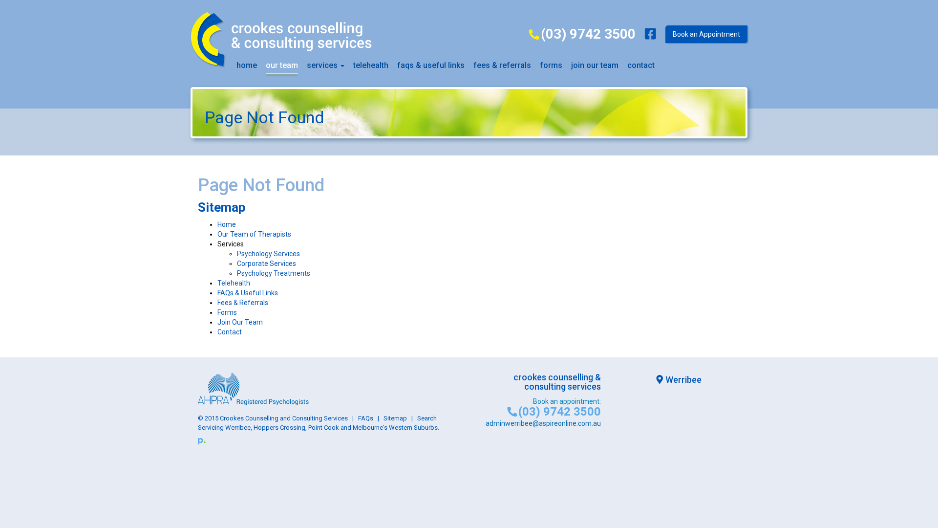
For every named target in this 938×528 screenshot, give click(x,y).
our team (282, 65)
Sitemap (395, 418)
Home (246, 65)
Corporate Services (266, 263)
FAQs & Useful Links (247, 293)
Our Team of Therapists (254, 234)
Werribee (683, 379)
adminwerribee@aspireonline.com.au (543, 423)
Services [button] (323, 65)
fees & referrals (502, 65)
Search (427, 418)
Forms (551, 65)
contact (641, 65)
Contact (229, 332)
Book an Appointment (706, 34)
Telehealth (370, 65)
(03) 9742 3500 (588, 34)
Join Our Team (594, 65)
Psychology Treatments (273, 273)
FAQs (365, 418)
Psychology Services (268, 254)
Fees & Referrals (242, 303)
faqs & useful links (431, 65)
